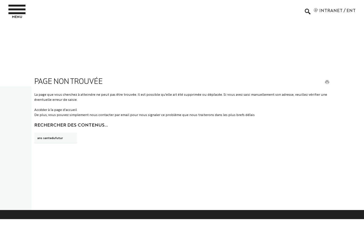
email (125, 114)
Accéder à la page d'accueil (55, 109)
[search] (55, 138)
